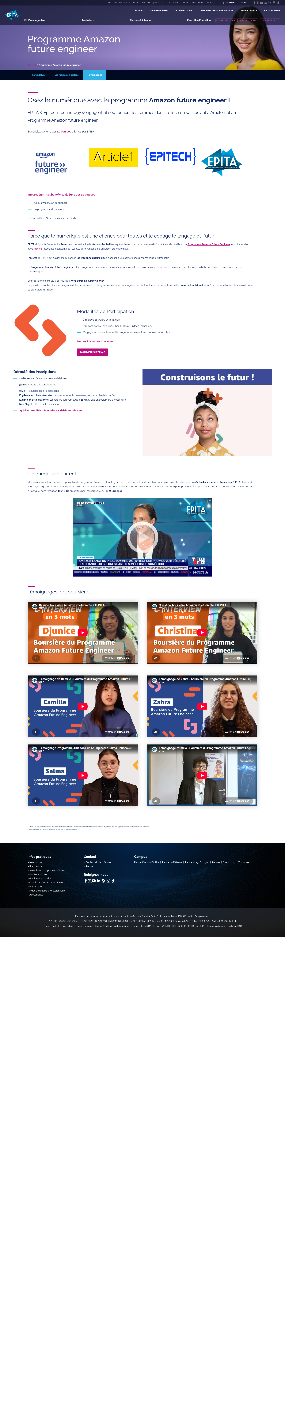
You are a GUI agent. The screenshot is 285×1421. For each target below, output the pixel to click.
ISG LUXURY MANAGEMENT (68, 921)
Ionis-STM (146, 926)
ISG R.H (126, 921)
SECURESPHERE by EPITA (191, 926)
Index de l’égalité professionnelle (47, 890)
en (246, 3)
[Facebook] (254, 3)
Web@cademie (121, 926)
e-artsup (135, 926)
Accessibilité (36, 894)
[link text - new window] (142, 537)
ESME (214, 921)
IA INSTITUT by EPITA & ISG (195, 921)
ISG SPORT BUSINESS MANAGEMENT (102, 921)
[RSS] (270, 3)
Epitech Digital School (62, 926)
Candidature (39, 75)
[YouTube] (261, 3)
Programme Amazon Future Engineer (208, 244)
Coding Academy (103, 926)
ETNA (156, 926)
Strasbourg (229, 862)
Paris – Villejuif (193, 862)
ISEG (135, 921)
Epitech (46, 926)
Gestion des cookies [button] (40, 878)
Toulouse (243, 862)
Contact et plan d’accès (98, 862)
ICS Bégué (153, 921)
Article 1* (38, 248)
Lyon (206, 862)
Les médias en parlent (66, 75)
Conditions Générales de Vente (46, 882)
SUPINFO (165, 926)
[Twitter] (258, 3)
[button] (138, 10)
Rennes (216, 862)
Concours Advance (215, 926)
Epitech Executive (84, 926)
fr (242, 3)
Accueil (32, 65)
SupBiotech (230, 921)
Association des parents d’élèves (47, 870)
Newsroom (35, 862)
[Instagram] (274, 3)
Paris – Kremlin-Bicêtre (146, 862)
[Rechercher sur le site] (222, 3)
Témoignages (94, 75)
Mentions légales (38, 874)
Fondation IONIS (235, 926)
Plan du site (35, 866)
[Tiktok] (278, 3)
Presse (89, 866)
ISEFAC (142, 921)
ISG (50, 921)
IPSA (221, 921)
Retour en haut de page (270, 1409)
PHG (174, 926)
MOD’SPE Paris (172, 921)
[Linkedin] (266, 3)
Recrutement (36, 886)
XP (161, 921)
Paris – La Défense (172, 862)
